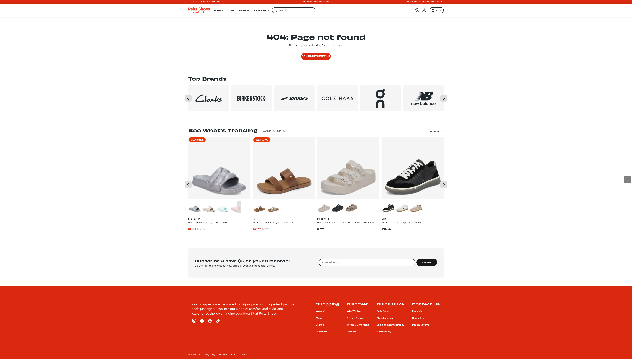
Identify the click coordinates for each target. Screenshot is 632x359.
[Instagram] (194, 321)
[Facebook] (202, 321)
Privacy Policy (208, 354)
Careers (243, 354)
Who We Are (194, 354)
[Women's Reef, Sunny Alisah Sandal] (259, 206)
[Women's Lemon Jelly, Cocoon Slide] (194, 206)
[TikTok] (218, 321)
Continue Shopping (316, 56)
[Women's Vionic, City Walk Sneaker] (388, 206)
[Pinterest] (210, 321)
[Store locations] (417, 10)
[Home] (199, 10)
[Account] (424, 10)
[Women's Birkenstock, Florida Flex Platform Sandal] (323, 206)
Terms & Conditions (227, 354)
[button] (188, 98)
